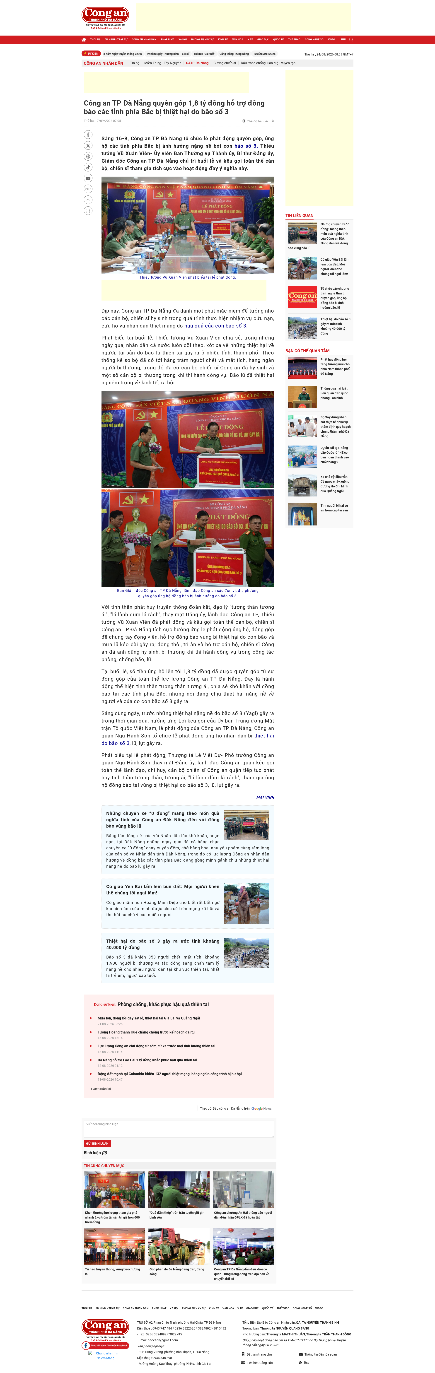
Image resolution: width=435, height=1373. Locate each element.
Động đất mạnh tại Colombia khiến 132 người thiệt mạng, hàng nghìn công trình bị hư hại (170, 1074)
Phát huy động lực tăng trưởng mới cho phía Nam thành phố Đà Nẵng (335, 367)
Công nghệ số (314, 39)
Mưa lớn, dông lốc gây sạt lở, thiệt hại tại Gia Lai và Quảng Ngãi (149, 1018)
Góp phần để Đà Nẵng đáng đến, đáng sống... (177, 1271)
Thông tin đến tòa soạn (320, 1354)
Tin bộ (135, 63)
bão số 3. (246, 146)
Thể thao (294, 39)
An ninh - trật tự (116, 39)
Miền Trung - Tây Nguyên (162, 63)
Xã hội (183, 39)
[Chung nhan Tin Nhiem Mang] (105, 1356)
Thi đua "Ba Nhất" (160, 53)
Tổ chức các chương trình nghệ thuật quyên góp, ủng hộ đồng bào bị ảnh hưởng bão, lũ (335, 298)
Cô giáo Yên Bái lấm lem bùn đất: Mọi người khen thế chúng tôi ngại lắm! (335, 267)
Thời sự (95, 39)
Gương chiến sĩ (224, 63)
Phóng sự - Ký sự (202, 39)
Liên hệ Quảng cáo (260, 1363)
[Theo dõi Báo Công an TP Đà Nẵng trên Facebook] (105, 1345)
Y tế (250, 39)
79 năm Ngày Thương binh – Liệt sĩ (123, 53)
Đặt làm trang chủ (259, 1354)
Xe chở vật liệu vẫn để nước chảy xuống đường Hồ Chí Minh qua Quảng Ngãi (335, 484)
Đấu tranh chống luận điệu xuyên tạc (268, 63)
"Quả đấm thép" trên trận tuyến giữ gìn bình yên (177, 1215)
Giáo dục (263, 39)
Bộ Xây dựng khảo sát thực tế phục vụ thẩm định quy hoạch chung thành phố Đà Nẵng (336, 426)
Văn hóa (237, 39)
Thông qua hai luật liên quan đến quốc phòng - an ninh (334, 393)
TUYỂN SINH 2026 (220, 53)
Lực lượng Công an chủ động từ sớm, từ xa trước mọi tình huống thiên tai (156, 1046)
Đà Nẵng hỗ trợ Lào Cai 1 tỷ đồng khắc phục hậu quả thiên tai (147, 1060)
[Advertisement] (243, 17)
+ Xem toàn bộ (101, 1089)
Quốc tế (278, 39)
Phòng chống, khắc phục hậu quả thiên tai (163, 1004)
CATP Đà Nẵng (197, 63)
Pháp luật (167, 39)
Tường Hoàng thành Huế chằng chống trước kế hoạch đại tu (146, 1032)
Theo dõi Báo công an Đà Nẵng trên (225, 1108)
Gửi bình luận (97, 1143)
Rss (306, 1362)
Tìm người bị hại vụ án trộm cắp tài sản (334, 508)
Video (331, 39)
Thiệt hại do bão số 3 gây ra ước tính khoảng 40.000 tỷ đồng (335, 326)
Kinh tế (223, 39)
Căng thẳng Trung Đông (190, 53)
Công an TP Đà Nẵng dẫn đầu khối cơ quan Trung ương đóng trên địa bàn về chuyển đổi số (241, 1274)
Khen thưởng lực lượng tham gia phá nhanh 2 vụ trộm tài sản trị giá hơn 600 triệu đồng (112, 1217)
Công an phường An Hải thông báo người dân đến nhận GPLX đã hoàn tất (243, 1215)
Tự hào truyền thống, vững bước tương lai (112, 1271)
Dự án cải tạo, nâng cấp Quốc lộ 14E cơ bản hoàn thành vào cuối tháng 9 (335, 455)
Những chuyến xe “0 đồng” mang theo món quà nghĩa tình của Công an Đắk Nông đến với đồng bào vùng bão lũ (318, 236)
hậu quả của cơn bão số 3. (216, 326)
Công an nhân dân (144, 39)
